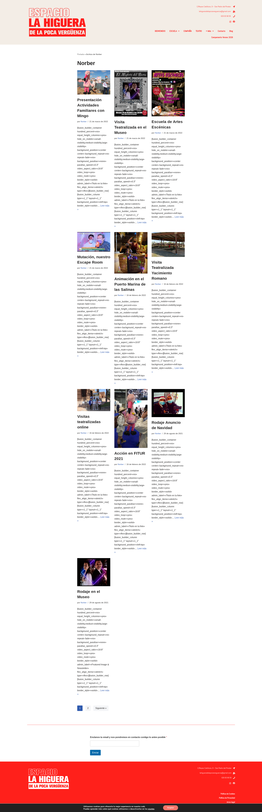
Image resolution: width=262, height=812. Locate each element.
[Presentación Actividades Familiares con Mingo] (93, 82)
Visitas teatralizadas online (89, 421)
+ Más (208, 31)
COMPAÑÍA (188, 31)
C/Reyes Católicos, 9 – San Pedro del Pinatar (214, 6)
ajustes (151, 809)
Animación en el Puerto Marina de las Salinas (130, 284)
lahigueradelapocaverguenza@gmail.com (215, 11)
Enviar (95, 752)
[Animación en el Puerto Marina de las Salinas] (131, 253)
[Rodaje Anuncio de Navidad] (168, 403)
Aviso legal (231, 802)
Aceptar (170, 807)
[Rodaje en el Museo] (93, 572)
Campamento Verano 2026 (222, 37)
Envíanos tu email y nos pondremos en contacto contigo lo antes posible (128, 737)
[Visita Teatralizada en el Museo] (131, 93)
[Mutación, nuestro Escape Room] (93, 242)
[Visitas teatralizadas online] (93, 400)
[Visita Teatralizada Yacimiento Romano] (168, 244)
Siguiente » (100, 708)
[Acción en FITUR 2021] (131, 418)
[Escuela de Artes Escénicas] (168, 93)
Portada (80, 54)
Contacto (221, 31)
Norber (84, 121)
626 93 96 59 (226, 16)
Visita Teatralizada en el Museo (130, 127)
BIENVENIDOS (160, 31)
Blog (231, 31)
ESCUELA (173, 31)
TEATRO (199, 31)
